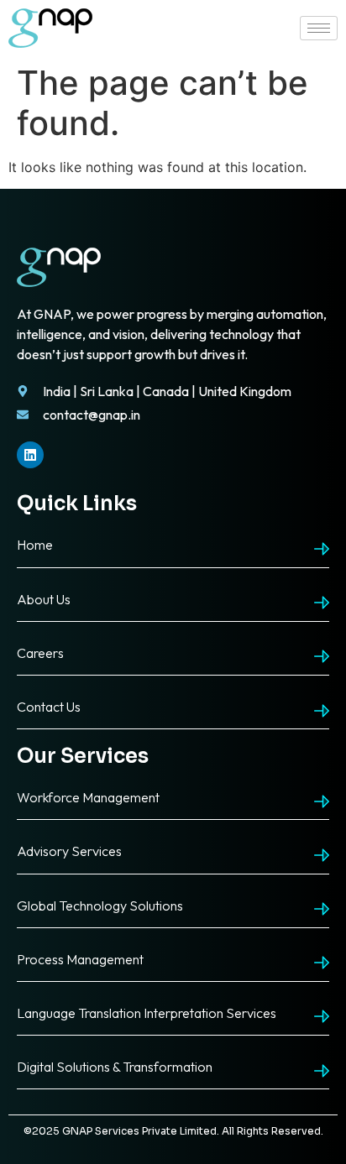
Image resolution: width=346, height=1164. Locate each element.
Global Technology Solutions (100, 905)
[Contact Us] (321, 710)
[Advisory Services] (321, 855)
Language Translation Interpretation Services (146, 1013)
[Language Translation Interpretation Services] (321, 1016)
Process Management (80, 959)
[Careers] (321, 656)
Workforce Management (88, 797)
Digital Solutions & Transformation (114, 1066)
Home (35, 544)
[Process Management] (321, 962)
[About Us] (321, 602)
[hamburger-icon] (319, 28)
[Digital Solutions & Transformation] (321, 1070)
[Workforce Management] (321, 801)
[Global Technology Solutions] (321, 908)
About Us (44, 599)
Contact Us (49, 706)
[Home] (321, 548)
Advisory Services (69, 851)
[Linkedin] (30, 454)
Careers (40, 653)
